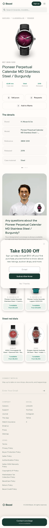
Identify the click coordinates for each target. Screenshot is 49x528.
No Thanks (24, 283)
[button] (24, 251)
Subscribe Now (25, 276)
